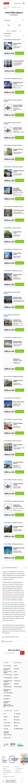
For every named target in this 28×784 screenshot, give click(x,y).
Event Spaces (7, 695)
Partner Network (18, 686)
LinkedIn (18, 719)
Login (5, 719)
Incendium (5, 773)
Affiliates (16, 683)
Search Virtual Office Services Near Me (9, 705)
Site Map (6, 728)
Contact (6, 716)
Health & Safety (8, 734)
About (15, 665)
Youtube (18, 722)
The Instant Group (18, 768)
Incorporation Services (7, 702)
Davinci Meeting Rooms (7, 772)
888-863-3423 (17, 3)
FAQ (5, 713)
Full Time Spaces (8, 674)
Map (9, 25)
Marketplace (7, 698)
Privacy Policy (7, 722)
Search (22, 652)
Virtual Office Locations (16, 7)
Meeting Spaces (7, 686)
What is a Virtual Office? (8, 672)
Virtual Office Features (7, 669)
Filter (19, 25)
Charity (16, 677)
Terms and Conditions (6, 732)
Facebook (18, 713)
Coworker (5, 768)
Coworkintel (17, 770)
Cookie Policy (7, 725)
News (15, 671)
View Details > (19, 53)
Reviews (16, 674)
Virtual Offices (7, 665)
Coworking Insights (6, 770)
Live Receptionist (8, 677)
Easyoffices (17, 766)
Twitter (17, 716)
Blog (17, 725)
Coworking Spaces (8, 692)
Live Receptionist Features (8, 681)
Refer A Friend (7, 737)
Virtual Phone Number (7, 684)
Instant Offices (6, 766)
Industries (16, 668)
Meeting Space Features (7, 690)
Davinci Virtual (6, 7)
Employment (17, 680)
